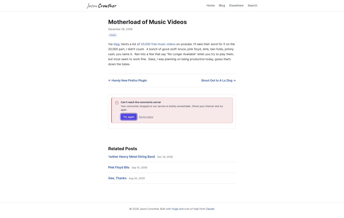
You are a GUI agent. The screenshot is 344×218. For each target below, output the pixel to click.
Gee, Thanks (117, 178)
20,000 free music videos (158, 44)
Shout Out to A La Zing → (218, 80)
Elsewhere (236, 5)
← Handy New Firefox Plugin (127, 80)
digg (116, 44)
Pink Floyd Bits (118, 167)
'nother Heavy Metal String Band (131, 156)
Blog (222, 5)
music (113, 35)
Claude (210, 208)
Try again (128, 116)
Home (211, 5)
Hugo (175, 208)
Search (252, 5)
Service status (146, 116)
